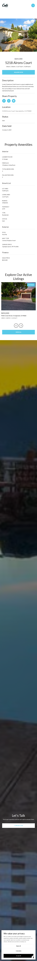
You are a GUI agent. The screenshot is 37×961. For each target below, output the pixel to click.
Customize (18, 951)
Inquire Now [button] (18, 72)
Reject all (18, 946)
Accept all (18, 955)
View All (18, 332)
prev (16, 326)
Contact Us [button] (18, 825)
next (21, 326)
